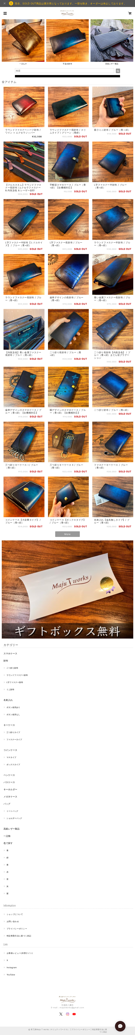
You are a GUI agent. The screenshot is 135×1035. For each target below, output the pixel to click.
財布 (6, 660)
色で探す (8, 843)
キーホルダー (10, 789)
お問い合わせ (13, 921)
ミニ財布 (10, 689)
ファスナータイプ (14, 739)
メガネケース (10, 796)
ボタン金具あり (13, 707)
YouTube (11, 974)
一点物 (7, 836)
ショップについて (15, 914)
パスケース (9, 782)
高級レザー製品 (12, 828)
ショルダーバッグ (14, 818)
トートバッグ (12, 811)
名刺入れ (8, 700)
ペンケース (9, 775)
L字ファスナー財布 (15, 682)
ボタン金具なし (13, 714)
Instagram (12, 967)
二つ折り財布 (12, 668)
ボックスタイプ (13, 764)
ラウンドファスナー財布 (17, 675)
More (67, 534)
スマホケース (10, 653)
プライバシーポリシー (17, 928)
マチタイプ (11, 757)
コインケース (10, 750)
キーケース (9, 725)
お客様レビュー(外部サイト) (20, 953)
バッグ (7, 803)
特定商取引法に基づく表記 (19, 936)
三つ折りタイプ (13, 732)
